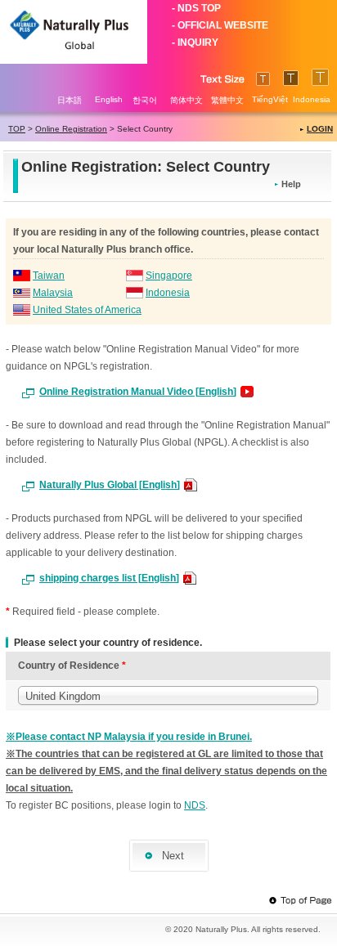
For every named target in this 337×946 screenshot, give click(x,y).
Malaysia (53, 292)
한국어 (145, 100)
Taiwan (49, 275)
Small (320, 77)
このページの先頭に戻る (300, 901)
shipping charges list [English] (109, 578)
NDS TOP (199, 8)
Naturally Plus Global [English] (109, 485)
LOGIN (320, 128)
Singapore (169, 275)
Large (263, 79)
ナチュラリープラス (73, 32)
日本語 (69, 100)
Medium (291, 78)
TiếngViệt (270, 99)
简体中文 (186, 100)
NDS (194, 805)
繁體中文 (227, 100)
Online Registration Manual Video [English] (137, 391)
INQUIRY (197, 42)
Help (291, 184)
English (109, 99)
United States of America (87, 310)
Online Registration (71, 128)
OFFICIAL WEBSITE (222, 25)
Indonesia (311, 99)
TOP (16, 128)
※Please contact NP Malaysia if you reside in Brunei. (129, 736)
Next (173, 856)
